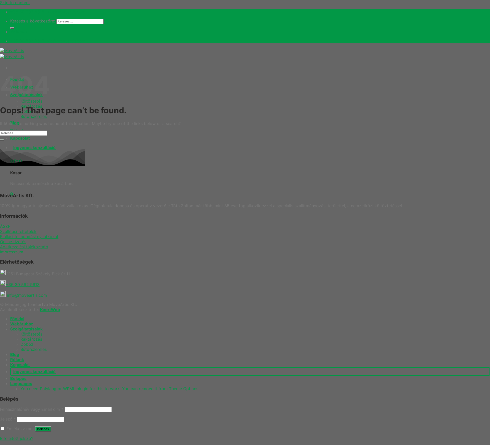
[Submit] (12, 28)
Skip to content (15, 2)
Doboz (26, 344)
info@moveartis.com (27, 295)
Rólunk (17, 359)
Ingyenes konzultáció (34, 371)
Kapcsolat (20, 138)
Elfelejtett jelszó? (16, 438)
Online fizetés (13, 241)
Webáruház (21, 323)
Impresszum (11, 251)
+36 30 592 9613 (23, 284)
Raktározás (31, 339)
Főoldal (17, 318)
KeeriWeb (50, 309)
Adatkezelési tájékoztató (24, 246)
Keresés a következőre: (32, 20)
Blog (14, 354)
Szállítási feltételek (18, 231)
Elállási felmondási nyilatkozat (29, 236)
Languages (21, 383)
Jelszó (8, 419)
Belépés (43, 429)
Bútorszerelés (33, 116)
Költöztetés (31, 101)
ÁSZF (5, 226)
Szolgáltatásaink (26, 328)
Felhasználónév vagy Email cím (31, 409)
